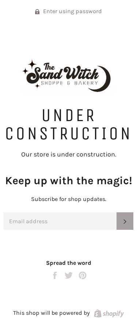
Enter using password (72, 11)
